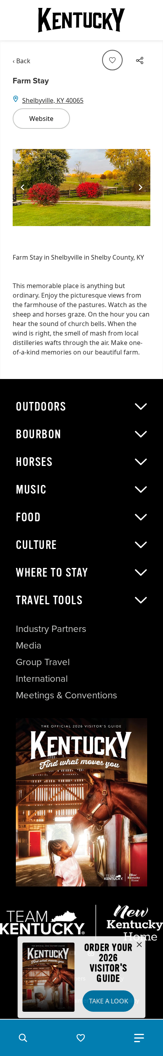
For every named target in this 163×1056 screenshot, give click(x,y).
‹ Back (21, 61)
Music (31, 489)
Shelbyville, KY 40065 (52, 100)
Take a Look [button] (108, 1001)
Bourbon (39, 434)
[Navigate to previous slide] (22, 187)
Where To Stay (52, 572)
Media (29, 645)
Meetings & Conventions (66, 695)
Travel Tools (49, 600)
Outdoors (41, 406)
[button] (23, 1038)
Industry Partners (51, 629)
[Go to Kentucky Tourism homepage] (81, 20)
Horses (34, 462)
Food (28, 517)
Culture (36, 545)
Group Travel (43, 662)
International (42, 678)
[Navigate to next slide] (140, 187)
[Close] (139, 945)
